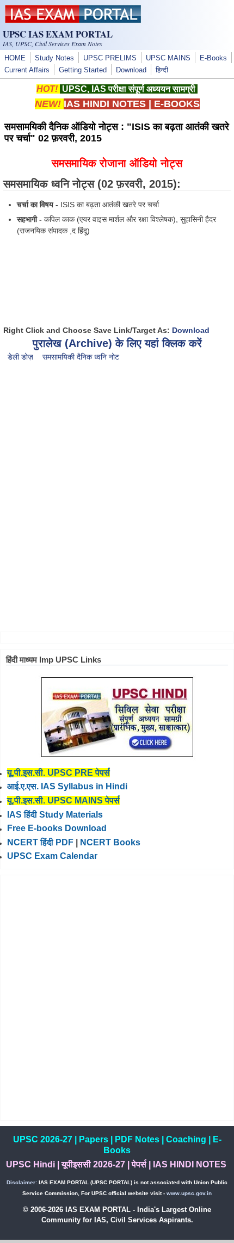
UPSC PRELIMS (110, 58)
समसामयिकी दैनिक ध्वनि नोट (80, 357)
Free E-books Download (57, 828)
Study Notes (54, 58)
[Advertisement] (117, 504)
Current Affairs (27, 70)
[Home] (73, 20)
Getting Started (83, 70)
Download (131, 70)
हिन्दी (162, 70)
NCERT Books (110, 842)
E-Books (213, 58)
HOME (15, 58)
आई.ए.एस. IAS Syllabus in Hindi (67, 786)
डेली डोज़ (20, 357)
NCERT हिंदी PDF (40, 842)
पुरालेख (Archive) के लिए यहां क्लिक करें (117, 343)
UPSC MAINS (168, 58)
